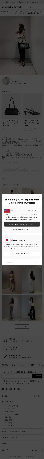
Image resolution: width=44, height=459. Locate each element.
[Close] (39, 196)
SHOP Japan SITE (22, 254)
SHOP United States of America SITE (22, 224)
